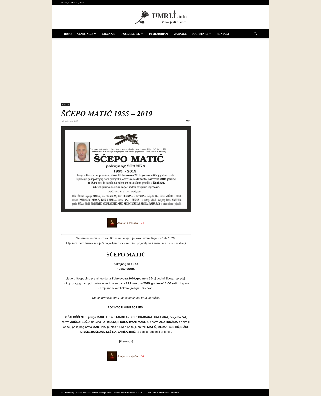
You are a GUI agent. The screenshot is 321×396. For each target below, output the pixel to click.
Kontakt (223, 34)
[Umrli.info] (160, 17)
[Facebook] (257, 2)
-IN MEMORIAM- (158, 34)
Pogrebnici (200, 34)
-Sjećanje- (108, 34)
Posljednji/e (130, 34)
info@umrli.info (171, 392)
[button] (255, 34)
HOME (68, 34)
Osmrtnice (85, 34)
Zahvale (180, 34)
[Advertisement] (160, 69)
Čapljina (65, 104)
